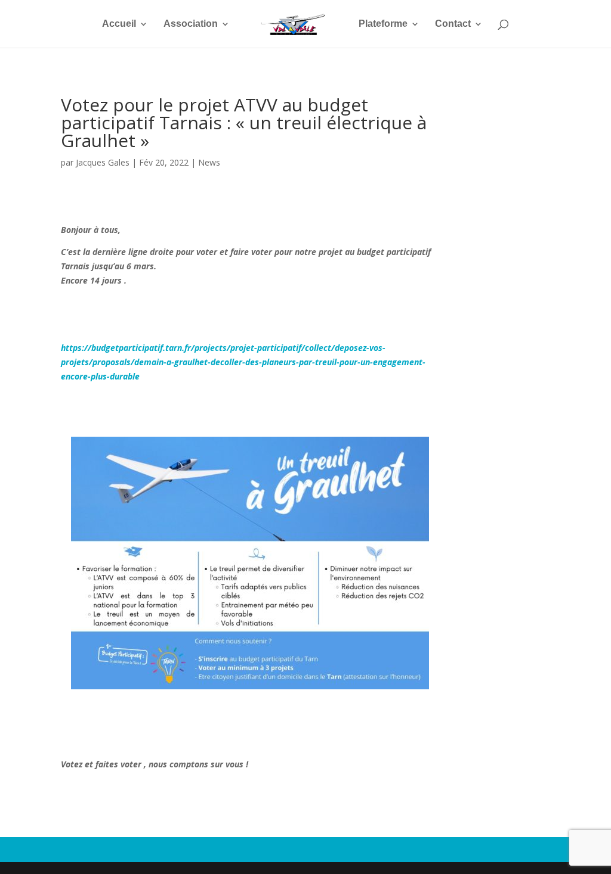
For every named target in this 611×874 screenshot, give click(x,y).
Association (190, 24)
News (209, 162)
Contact (453, 24)
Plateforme (383, 24)
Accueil (119, 24)
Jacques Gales (102, 162)
